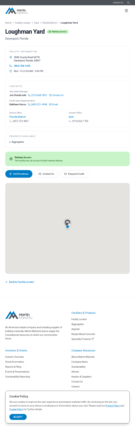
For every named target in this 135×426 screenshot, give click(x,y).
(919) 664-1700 (80, 121)
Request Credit (76, 174)
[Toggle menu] (126, 10)
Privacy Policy (113, 405)
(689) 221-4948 (39, 104)
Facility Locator (23, 22)
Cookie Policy (16, 409)
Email (55, 104)
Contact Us (118, 2)
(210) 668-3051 (39, 95)
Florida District (49, 22)
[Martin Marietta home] (18, 315)
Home (8, 22)
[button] (67, 224)
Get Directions (20, 174)
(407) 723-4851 (21, 121)
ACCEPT (18, 417)
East (36, 22)
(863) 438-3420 (22, 66)
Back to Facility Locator (21, 282)
